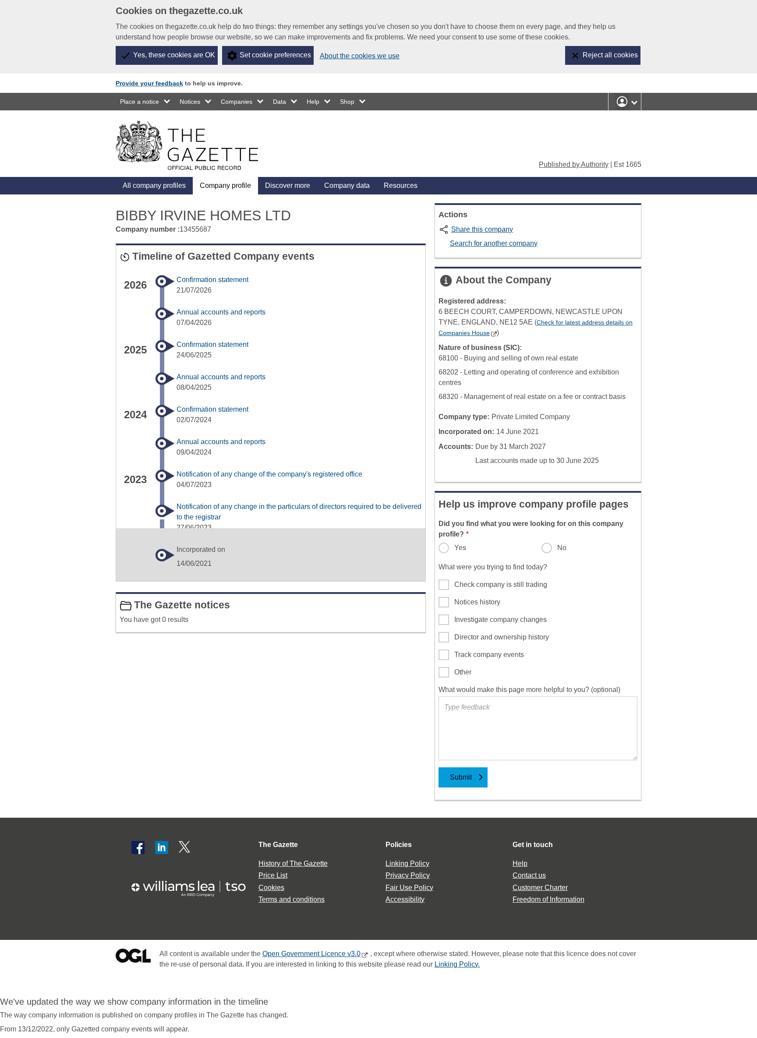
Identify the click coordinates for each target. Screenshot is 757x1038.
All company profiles (154, 185)
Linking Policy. (457, 964)
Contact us (529, 875)
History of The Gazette (293, 863)
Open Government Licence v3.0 (311, 953)
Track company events (489, 654)
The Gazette (278, 844)
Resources (400, 185)
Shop (347, 101)
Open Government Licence (133, 958)
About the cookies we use (360, 56)
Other (462, 672)
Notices (190, 101)
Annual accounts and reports (221, 312)
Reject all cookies (610, 55)
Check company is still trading (500, 584)
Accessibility (405, 899)
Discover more (287, 185)
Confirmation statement (212, 279)
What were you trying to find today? (493, 567)
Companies (236, 101)
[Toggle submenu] (167, 101)
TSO (193, 885)
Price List (272, 875)
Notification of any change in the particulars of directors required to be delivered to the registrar (299, 512)
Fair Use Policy (409, 887)
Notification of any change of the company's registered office (269, 474)
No (561, 547)
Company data (347, 185)
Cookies (271, 887)
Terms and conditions (291, 899)
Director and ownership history (501, 637)
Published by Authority (573, 164)
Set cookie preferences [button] (275, 55)
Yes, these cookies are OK (174, 55)
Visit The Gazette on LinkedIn (161, 847)
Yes (460, 547)
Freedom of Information (548, 899)
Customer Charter (540, 887)
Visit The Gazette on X (185, 847)
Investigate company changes (500, 619)
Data (279, 101)
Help (313, 101)
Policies (399, 844)
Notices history (477, 602)
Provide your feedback (149, 83)
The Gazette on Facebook (138, 847)
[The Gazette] (187, 145)
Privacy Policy (408, 875)
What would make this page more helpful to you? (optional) (529, 689)
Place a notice (139, 101)
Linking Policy (407, 863)
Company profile (225, 185)
